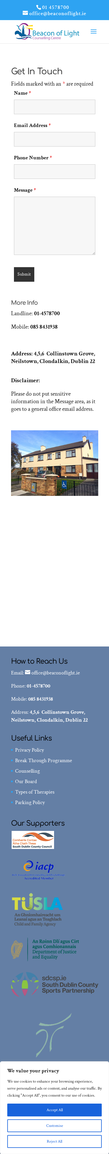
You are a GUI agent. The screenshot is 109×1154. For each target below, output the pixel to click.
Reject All (54, 1141)
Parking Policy (30, 802)
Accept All (55, 1110)
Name (22, 93)
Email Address (32, 125)
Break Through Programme (43, 760)
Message (25, 190)
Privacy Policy (29, 750)
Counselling (27, 771)
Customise (54, 1125)
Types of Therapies (34, 792)
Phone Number (33, 157)
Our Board (26, 781)
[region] (54, 1107)
